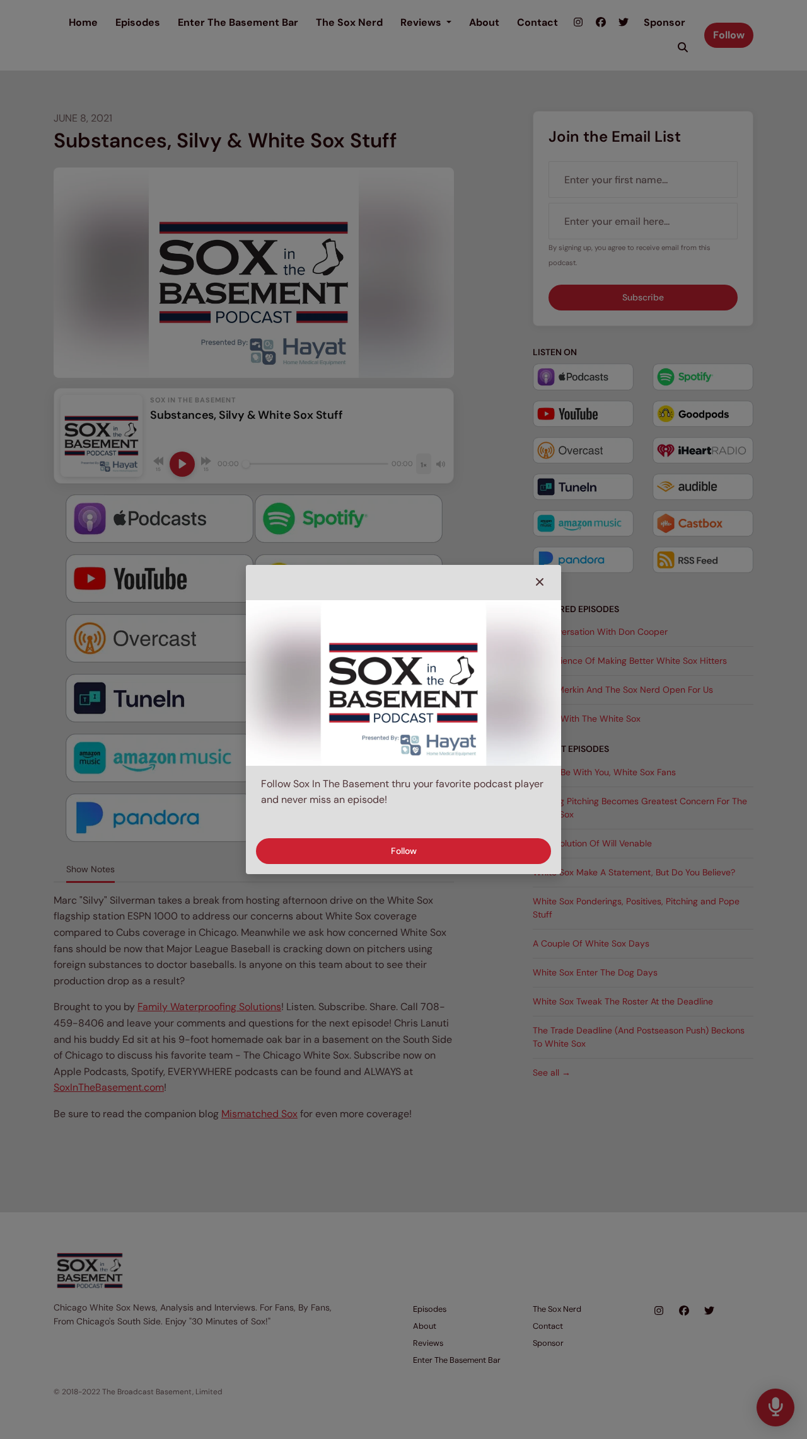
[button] (539, 582)
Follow (404, 850)
